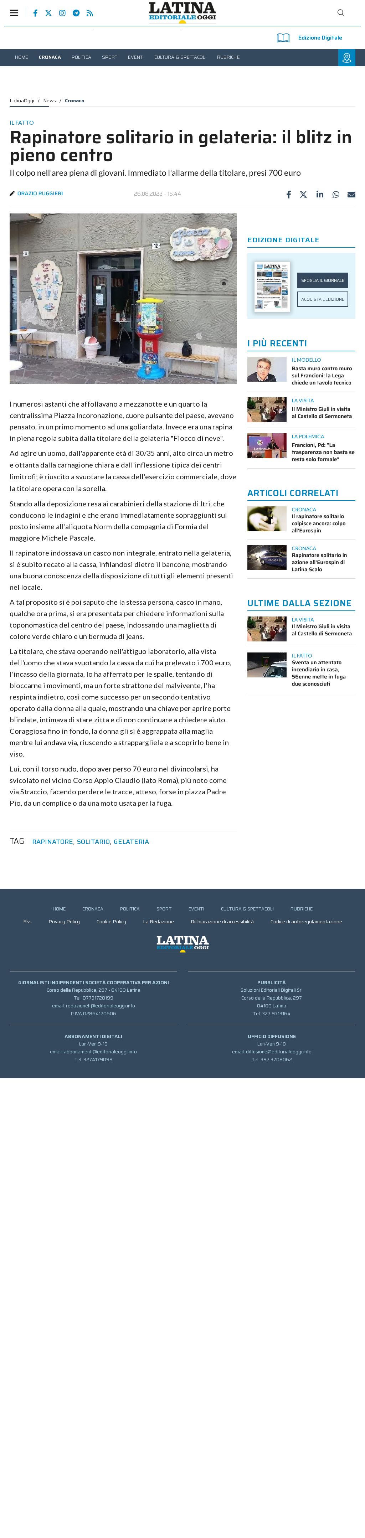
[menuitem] (22, 57)
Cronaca (74, 100)
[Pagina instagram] (59, 13)
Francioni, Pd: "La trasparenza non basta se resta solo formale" (323, 452)
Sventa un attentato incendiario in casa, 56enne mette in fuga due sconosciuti (319, 673)
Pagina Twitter (45, 13)
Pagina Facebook (32, 13)
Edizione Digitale (320, 37)
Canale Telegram (72, 13)
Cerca (341, 12)
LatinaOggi (22, 100)
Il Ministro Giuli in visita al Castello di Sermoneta (322, 412)
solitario (93, 841)
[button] (18, 12)
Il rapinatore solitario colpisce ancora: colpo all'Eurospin (319, 523)
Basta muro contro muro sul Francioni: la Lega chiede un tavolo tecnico (322, 375)
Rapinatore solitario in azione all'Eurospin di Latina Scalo (319, 562)
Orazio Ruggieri (40, 193)
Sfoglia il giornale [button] (322, 280)
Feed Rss (86, 13)
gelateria (131, 841)
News (49, 100)
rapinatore (52, 841)
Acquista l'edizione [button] (322, 299)
